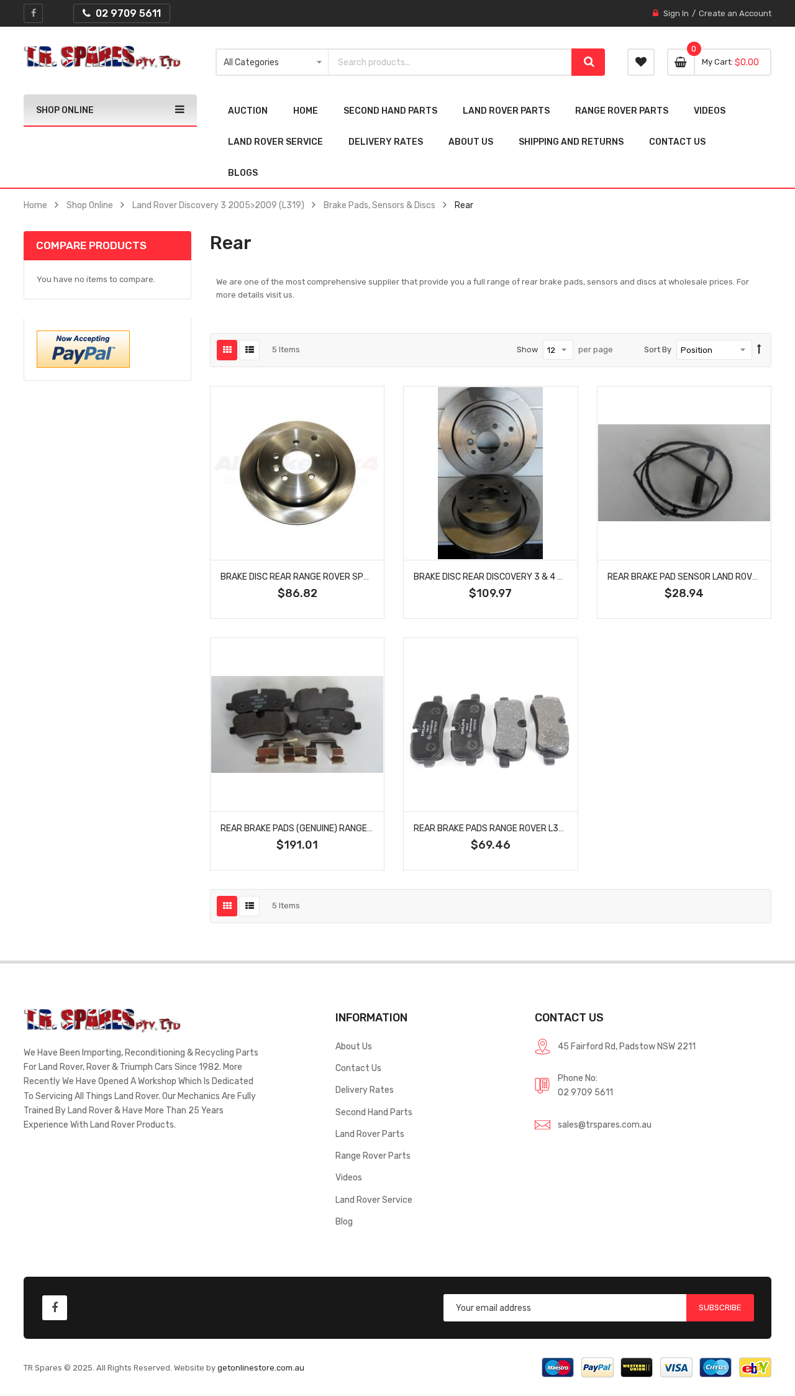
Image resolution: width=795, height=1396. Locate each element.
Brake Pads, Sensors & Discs (379, 205)
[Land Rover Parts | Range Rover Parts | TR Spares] (102, 57)
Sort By (657, 349)
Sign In (676, 13)
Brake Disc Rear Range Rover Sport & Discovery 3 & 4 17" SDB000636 (372, 577)
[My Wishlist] (641, 62)
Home (35, 205)
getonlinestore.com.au (260, 1367)
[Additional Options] (83, 348)
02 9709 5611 (585, 1092)
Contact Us (358, 1068)
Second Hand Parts (373, 1112)
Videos (348, 1177)
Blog (344, 1221)
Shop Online (89, 205)
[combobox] (450, 62)
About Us (353, 1046)
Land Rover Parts (369, 1134)
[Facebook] (33, 13)
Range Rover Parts (373, 1156)
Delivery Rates (364, 1090)
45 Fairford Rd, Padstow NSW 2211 (627, 1046)
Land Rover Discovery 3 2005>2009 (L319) (218, 205)
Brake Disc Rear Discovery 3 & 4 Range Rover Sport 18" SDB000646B (565, 577)
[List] (249, 350)
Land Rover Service (373, 1200)
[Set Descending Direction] (759, 350)
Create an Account (735, 13)
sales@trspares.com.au (605, 1124)
